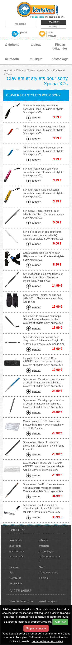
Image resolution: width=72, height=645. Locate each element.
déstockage (46, 551)
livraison (14, 567)
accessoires (16, 551)
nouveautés (16, 556)
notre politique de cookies (47, 641)
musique (44, 545)
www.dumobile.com (21, 601)
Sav (41, 567)
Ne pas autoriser (36, 628)
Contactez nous (48, 572)
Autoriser (60, 621)
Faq (11, 572)
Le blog (43, 577)
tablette (43, 540)
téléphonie (15, 540)
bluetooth (15, 545)
